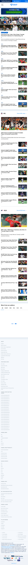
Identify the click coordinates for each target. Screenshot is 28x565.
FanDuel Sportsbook (4, 449)
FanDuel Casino (4, 453)
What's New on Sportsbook (6, 347)
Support (2, 343)
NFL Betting (3, 496)
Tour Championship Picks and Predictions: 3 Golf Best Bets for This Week (9, 83)
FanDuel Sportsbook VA (5, 426)
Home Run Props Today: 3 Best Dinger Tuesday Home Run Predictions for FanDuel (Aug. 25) (12, 35)
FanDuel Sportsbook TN (5, 424)
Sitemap (2, 359)
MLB (18, 308)
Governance (20, 532)
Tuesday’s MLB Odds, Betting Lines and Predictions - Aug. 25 (8, 269)
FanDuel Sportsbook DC (5, 403)
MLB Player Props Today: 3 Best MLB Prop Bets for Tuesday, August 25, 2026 (9, 54)
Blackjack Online (4, 510)
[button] (14, 12)
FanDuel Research (6, 1)
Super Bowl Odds (4, 365)
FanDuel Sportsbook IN (5, 409)
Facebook (2, 521)
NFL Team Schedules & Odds (6, 501)
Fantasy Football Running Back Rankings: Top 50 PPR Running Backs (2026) (9, 187)
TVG (2, 451)
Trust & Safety (4, 534)
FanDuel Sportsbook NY (5, 419)
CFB (1, 470)
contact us (12, 552)
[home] (14, 5)
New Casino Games (4, 508)
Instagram (3, 525)
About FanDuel (3, 345)
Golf (1, 471)
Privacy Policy (4, 536)
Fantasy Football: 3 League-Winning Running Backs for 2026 (8, 200)
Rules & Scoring (4, 350)
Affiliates (2, 357)
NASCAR (2, 475)
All (2, 308)
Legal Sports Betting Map (5, 355)
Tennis (2, 473)
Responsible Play (4, 352)
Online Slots (3, 506)
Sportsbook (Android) (5, 488)
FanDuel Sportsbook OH (5, 421)
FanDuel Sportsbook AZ (5, 397)
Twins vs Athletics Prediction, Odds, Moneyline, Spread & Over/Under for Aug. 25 (9, 298)
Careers (3, 532)
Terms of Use (4, 537)
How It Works (3, 348)
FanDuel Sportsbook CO (5, 400)
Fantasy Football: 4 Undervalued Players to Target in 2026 (8, 179)
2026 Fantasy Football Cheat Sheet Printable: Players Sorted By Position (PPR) (9, 46)
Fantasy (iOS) (3, 483)
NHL (14, 308)
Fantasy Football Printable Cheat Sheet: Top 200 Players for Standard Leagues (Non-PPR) (9, 105)
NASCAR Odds (3, 384)
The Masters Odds (4, 379)
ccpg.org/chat (11, 545)
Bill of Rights (20, 534)
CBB (2, 478)
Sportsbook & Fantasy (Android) (6, 485)
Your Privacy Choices (22, 537)
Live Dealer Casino (4, 511)
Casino (2, 444)
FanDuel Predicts (4, 458)
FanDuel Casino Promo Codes (6, 516)
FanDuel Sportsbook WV (5, 429)
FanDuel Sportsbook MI (5, 414)
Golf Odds (3, 377)
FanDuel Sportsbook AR (5, 395)
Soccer (2, 443)
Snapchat (2, 528)
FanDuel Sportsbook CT (5, 402)
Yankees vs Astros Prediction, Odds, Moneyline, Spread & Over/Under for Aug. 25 (9, 277)
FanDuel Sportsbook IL (5, 407)
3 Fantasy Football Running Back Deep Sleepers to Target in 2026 (9, 68)
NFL (21, 308)
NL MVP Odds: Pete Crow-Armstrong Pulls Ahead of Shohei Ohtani (9, 255)
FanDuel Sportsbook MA (5, 412)
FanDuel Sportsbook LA (5, 410)
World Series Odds (4, 386)
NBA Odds (3, 367)
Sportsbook (16, 1)
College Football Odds (5, 370)
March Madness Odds (5, 374)
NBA (10, 308)
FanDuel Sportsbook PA (5, 422)
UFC (1, 441)
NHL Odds (3, 376)
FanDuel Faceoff (4, 456)
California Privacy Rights (22, 536)
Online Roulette (4, 513)
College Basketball (4, 438)
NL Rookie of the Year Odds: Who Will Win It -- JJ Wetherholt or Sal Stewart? (9, 262)
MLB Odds (3, 369)
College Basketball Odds (5, 372)
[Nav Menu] (2, 5)
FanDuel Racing (4, 454)
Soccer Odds (3, 382)
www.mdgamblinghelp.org (7, 547)
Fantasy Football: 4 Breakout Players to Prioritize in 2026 (9, 97)
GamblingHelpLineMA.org (5, 546)
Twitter (2, 523)
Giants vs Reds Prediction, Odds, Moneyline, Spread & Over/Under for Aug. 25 (9, 291)
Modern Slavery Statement (7, 539)
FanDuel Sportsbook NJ (5, 417)
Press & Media (20, 539)
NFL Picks (2, 498)
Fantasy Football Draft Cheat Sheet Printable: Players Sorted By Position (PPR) (9, 194)
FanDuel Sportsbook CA (5, 398)
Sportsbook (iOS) (4, 487)
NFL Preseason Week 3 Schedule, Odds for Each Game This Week (8, 75)
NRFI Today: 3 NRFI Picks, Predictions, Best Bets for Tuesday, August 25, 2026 (9, 61)
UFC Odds (3, 381)
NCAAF (6, 308)
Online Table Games (4, 515)
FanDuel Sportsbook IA (5, 405)
